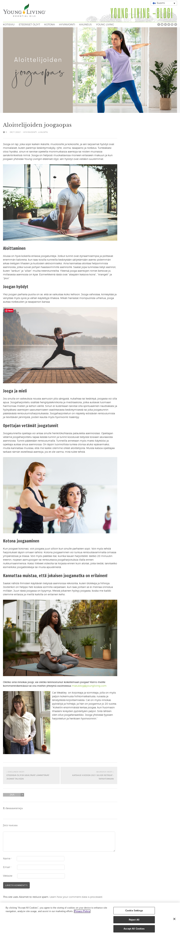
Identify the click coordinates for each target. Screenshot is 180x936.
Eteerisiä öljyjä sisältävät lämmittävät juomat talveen (28, 775)
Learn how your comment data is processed (76, 897)
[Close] (174, 919)
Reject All (134, 919)
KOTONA (49, 24)
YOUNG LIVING (105, 24)
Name (7, 858)
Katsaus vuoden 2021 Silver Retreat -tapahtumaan (93, 775)
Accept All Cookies (134, 928)
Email (7, 867)
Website (7, 876)
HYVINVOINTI (67, 24)
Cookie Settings (134, 910)
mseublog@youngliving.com (89, 686)
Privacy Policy (82, 911)
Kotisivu (9, 24)
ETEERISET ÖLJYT (29, 24)
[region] (90, 919)
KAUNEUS (85, 24)
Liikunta (43, 132)
